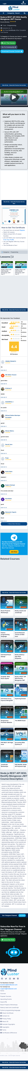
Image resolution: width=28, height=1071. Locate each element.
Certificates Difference (9, 1033)
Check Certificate (7, 1013)
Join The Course (9, 43)
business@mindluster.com (8, 985)
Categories (10, 13)
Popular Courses (5, 996)
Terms (4, 1030)
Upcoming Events (6, 999)
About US (5, 1021)
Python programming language (10, 1010)
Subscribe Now (8, 940)
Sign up (23, 3)
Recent (17, 13)
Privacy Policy (6, 1018)
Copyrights (5, 1027)
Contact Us (5, 1016)
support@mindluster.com (8, 988)
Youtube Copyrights (8, 1024)
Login (4, 3)
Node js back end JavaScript (9, 1007)
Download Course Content (11, 51)
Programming (14, 252)
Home (2, 990)
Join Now (22, 915)
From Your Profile (8, 239)
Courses (3, 993)
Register (22, 230)
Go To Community (8, 47)
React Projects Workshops (9, 1004)
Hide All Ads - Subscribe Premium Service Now (14, 85)
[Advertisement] (14, 69)
